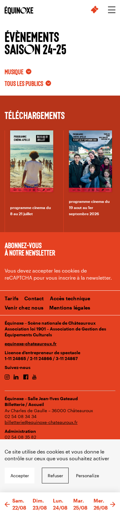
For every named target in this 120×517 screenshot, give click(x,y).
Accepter (19, 475)
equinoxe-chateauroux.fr (31, 343)
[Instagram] (7, 377)
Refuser (55, 475)
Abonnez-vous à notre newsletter (30, 249)
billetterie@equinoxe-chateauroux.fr (41, 422)
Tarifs (11, 298)
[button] (7, 505)
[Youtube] (34, 377)
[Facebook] (26, 377)
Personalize (87, 475)
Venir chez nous (24, 307)
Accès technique (70, 298)
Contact (34, 298)
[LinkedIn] (16, 377)
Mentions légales (69, 307)
